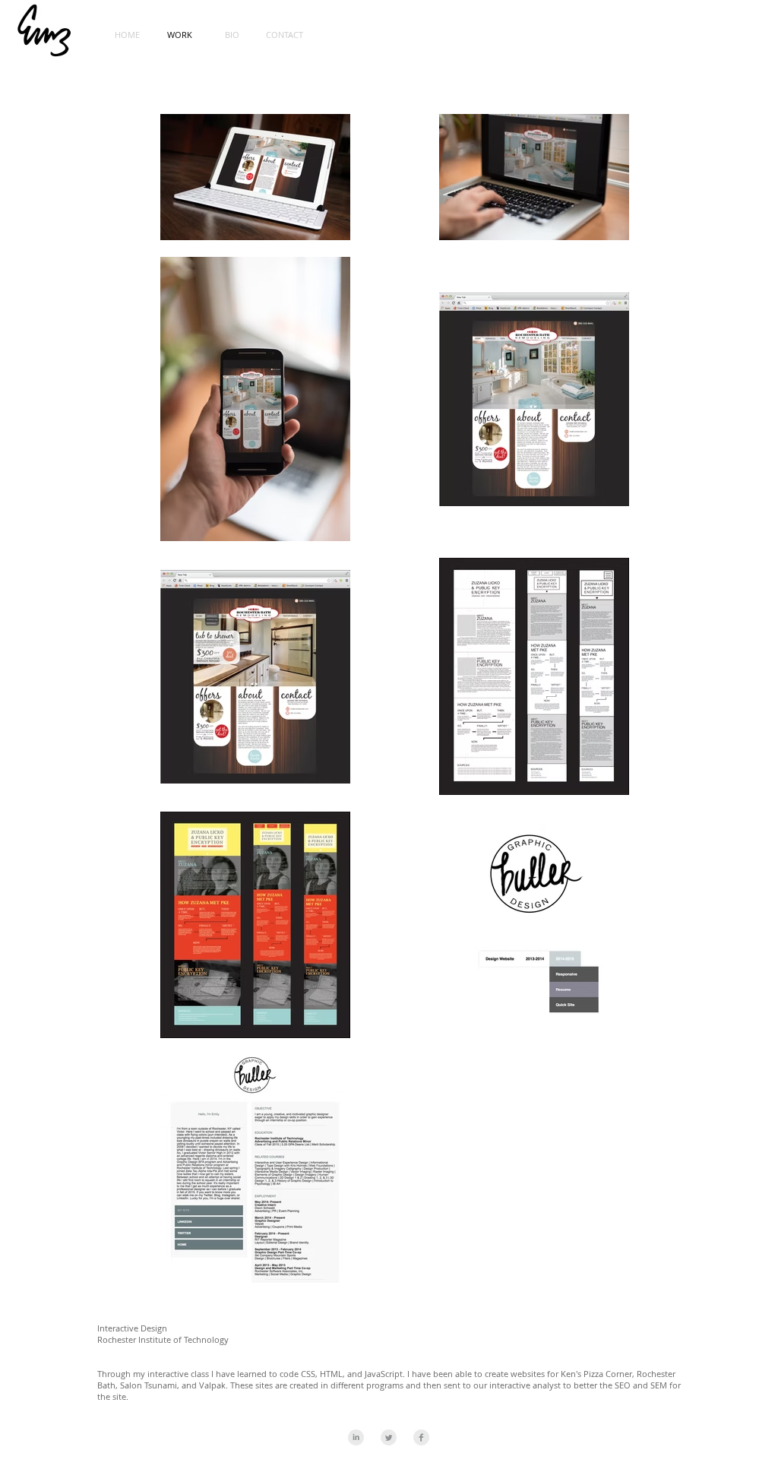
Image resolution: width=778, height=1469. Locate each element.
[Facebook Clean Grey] (421, 1437)
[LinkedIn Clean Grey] (356, 1437)
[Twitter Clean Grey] (389, 1437)
